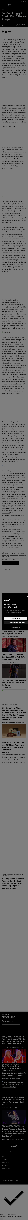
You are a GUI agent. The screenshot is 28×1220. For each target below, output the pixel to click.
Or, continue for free (16, 627)
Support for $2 (15, 618)
